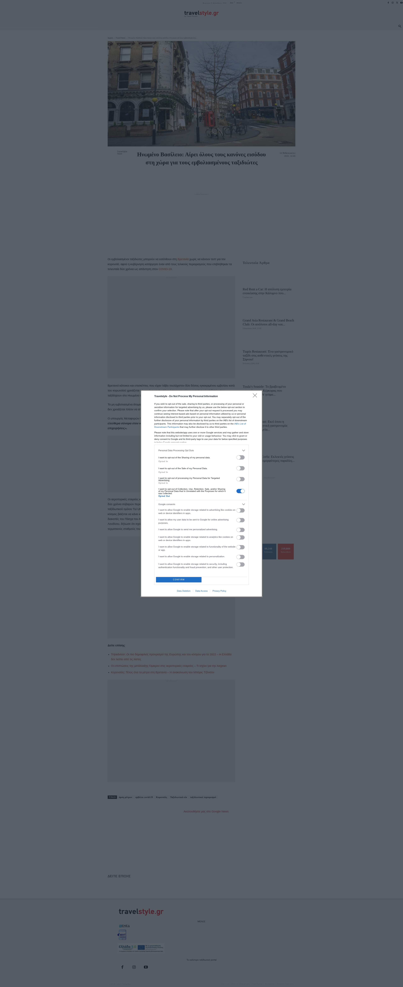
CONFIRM (179, 579)
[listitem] (201, 450)
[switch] (240, 457)
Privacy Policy (219, 591)
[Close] (256, 396)
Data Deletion (183, 591)
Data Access (201, 591)
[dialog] (201, 493)
